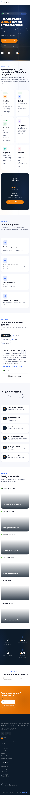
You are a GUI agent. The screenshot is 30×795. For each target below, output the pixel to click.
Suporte (17, 335)
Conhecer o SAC (10, 41)
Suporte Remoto (5, 748)
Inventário (6, 343)
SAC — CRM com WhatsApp (8, 741)
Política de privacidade (6, 769)
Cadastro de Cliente (6, 755)
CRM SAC (6, 335)
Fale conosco (9, 702)
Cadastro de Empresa (6, 758)
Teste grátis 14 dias (15, 202)
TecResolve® (24, 792)
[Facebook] (2, 733)
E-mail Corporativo (5, 746)
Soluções (3, 743)
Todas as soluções (10, 46)
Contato (3, 753)
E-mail (15, 339)
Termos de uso (4, 766)
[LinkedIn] (9, 733)
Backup (6, 339)
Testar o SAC (10, 705)
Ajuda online (4, 750)
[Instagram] (6, 733)
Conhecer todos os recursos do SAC (14, 366)
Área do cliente (5, 771)
